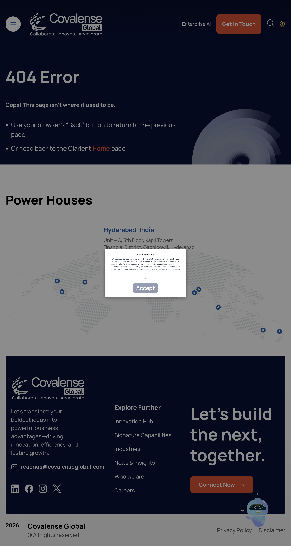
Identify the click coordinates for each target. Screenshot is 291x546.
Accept (145, 288)
